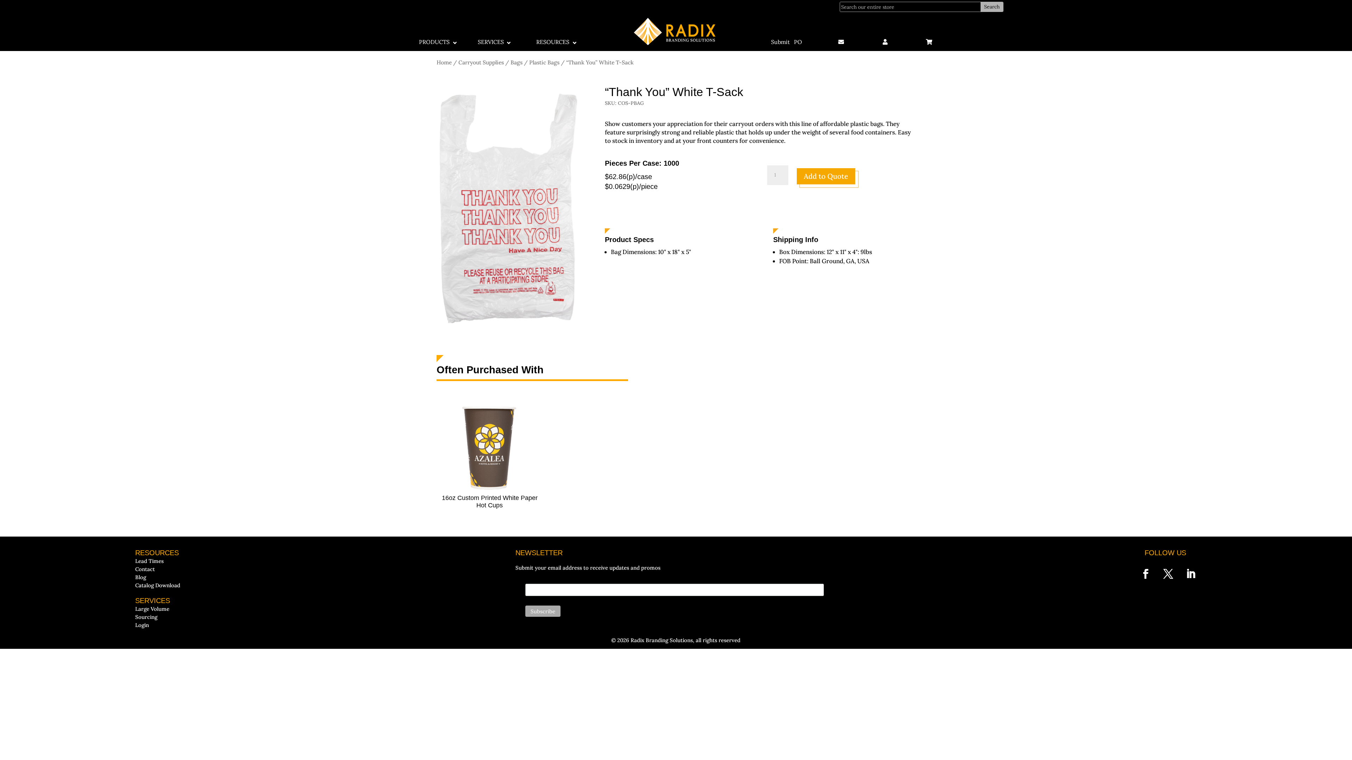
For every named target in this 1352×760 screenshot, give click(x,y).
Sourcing (146, 617)
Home (444, 62)
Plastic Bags (544, 62)
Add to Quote (826, 176)
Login (142, 625)
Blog (140, 577)
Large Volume (152, 609)
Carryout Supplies (481, 62)
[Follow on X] (1168, 574)
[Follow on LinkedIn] (1191, 574)
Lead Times (149, 561)
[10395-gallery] (507, 332)
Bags (516, 62)
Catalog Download (157, 585)
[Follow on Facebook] (1146, 574)
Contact (145, 569)
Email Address (541, 579)
